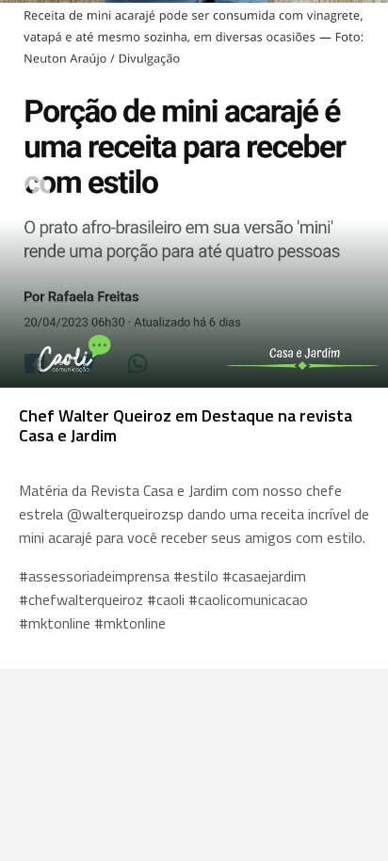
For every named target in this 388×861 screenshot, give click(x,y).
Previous (33, 193)
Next (355, 193)
